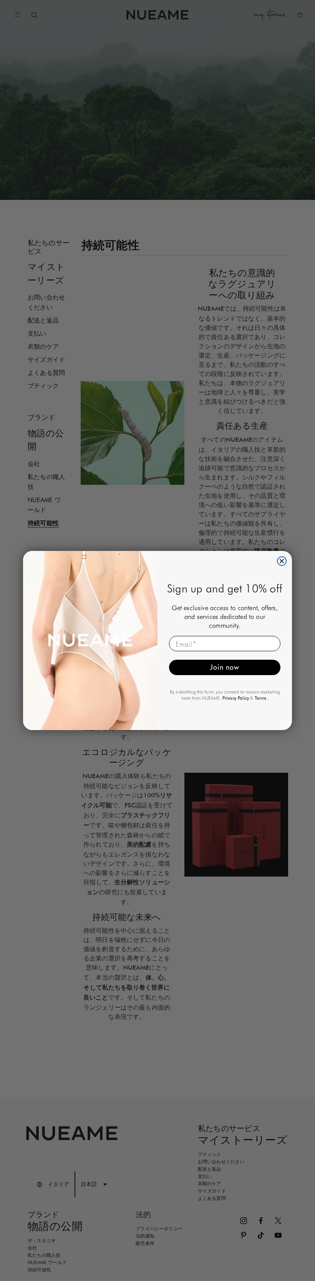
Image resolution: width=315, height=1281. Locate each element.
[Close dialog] (281, 561)
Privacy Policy (235, 698)
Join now (224, 667)
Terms (261, 698)
